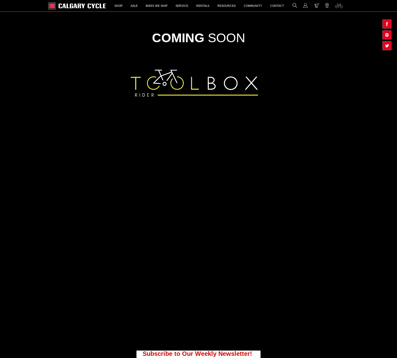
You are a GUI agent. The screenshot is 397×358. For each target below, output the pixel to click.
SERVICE (182, 5)
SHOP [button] (118, 5)
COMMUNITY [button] (253, 5)
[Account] (305, 6)
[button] (294, 6)
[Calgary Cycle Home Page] (77, 6)
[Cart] (316, 6)
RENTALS (202, 5)
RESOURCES (226, 5)
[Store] (327, 7)
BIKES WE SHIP (156, 5)
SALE (134, 5)
